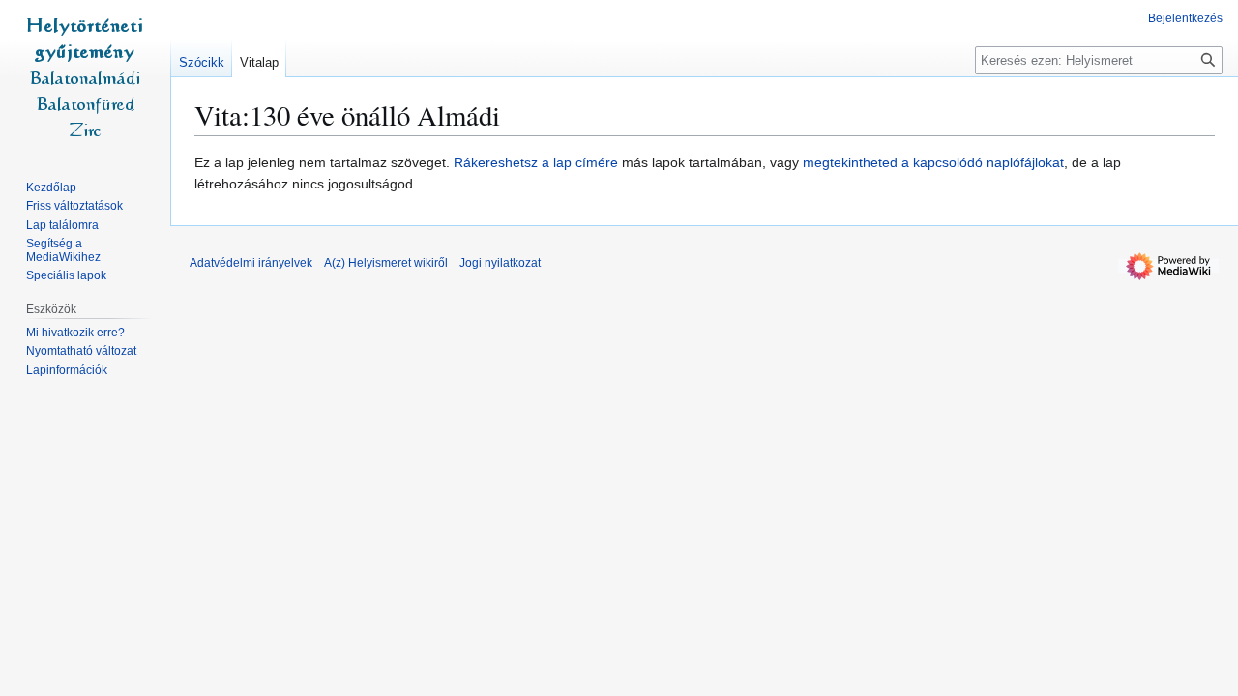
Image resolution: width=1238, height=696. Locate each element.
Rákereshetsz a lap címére (536, 162)
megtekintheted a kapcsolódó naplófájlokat (933, 162)
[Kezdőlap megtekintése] (85, 77)
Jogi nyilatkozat (500, 263)
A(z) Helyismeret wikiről (386, 263)
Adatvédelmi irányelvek (251, 263)
